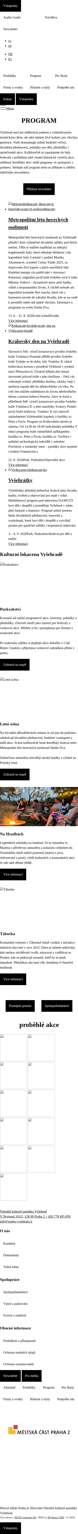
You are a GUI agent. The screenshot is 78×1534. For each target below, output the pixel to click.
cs (9, 40)
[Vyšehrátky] (27, 470)
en (9, 45)
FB (10, 54)
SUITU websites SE (25, 1517)
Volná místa (11, 1267)
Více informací (18, 320)
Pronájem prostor (20, 1006)
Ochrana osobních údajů (19, 1352)
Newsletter (10, 29)
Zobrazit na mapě (14, 664)
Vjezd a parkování (15, 1303)
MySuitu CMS (56, 1517)
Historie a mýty (40, 87)
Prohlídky (9, 75)
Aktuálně (9, 1387)
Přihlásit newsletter (39, 189)
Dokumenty (11, 1255)
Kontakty (9, 1243)
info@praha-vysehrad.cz (16, 1221)
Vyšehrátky (20, 480)
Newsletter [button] (10, 1376)
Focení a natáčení (14, 1315)
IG (10, 59)
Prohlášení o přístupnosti (19, 1341)
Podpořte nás (65, 87)
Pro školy (61, 75)
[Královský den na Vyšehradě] (43, 330)
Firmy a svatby (13, 87)
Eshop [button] (7, 99)
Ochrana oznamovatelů (18, 1364)
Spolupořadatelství (57, 1006)
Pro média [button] (31, 1376)
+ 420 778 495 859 (58, 1216)
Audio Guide (12, 17)
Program (35, 75)
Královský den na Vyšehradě (38, 341)
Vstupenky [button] (10, 5)
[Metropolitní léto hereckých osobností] (43, 209)
